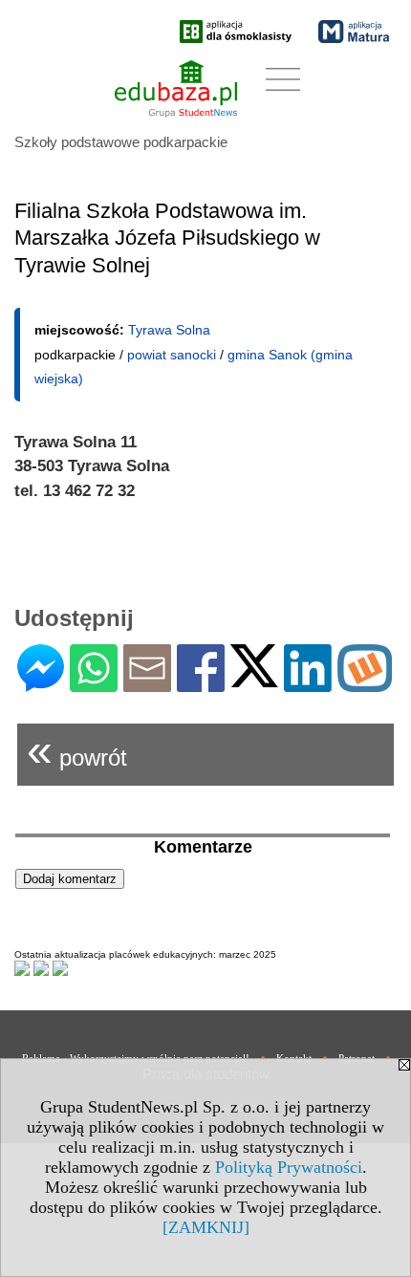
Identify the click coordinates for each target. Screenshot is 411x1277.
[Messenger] (40, 684)
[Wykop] (364, 684)
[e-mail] (147, 684)
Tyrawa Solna (169, 329)
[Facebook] (201, 684)
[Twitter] (254, 679)
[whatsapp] (94, 684)
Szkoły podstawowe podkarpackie (120, 142)
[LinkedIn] (308, 684)
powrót (77, 750)
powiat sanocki (171, 354)
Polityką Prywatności (288, 1167)
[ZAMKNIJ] (205, 1227)
